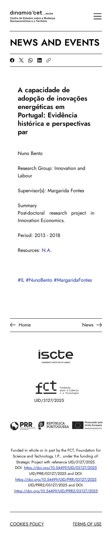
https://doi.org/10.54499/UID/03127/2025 (60, 468)
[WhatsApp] (30, 60)
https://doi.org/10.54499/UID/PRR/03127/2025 (55, 479)
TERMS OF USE (87, 524)
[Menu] (94, 16)
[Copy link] (48, 60)
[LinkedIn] (39, 60)
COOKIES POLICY (27, 524)
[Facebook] (12, 60)
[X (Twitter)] (21, 60)
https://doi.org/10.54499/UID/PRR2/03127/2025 (56, 491)
